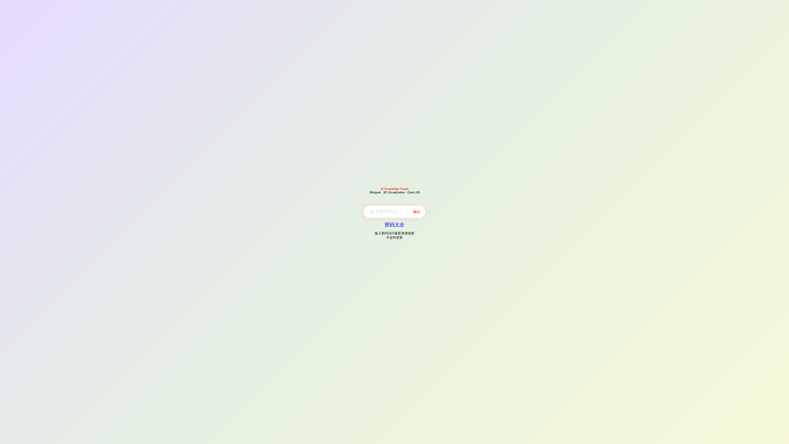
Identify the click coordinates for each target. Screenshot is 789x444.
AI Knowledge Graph (394, 189)
